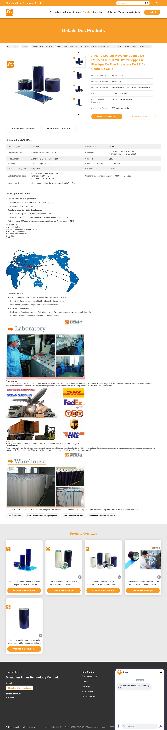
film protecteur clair (73, 516)
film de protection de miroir (102, 516)
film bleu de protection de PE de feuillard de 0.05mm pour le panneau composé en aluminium (103, 583)
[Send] (161, 726)
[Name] (146, 3)
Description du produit (59, 128)
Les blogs (86, 686)
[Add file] (118, 726)
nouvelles (97, 12)
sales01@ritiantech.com (21, 688)
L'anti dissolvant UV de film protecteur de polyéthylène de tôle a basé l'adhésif (24, 583)
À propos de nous (72, 12)
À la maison (55, 12)
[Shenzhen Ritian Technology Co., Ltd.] (19, 12)
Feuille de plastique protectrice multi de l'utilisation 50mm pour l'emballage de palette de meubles (24, 642)
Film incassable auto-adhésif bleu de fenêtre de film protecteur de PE (143, 583)
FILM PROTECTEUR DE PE (43, 46)
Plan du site (32, 727)
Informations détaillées (23, 128)
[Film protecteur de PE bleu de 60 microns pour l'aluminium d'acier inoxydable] (63, 559)
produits (86, 12)
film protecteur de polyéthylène (42, 516)
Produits (25, 46)
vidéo (121, 12)
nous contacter (133, 12)
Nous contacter (88, 696)
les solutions (110, 12)
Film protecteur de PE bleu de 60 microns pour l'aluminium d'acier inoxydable (64, 583)
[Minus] (160, 672)
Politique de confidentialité (16, 727)
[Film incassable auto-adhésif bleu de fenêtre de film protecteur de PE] (143, 559)
